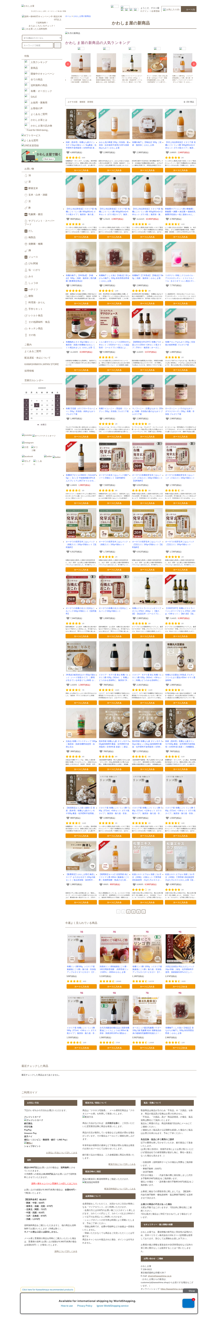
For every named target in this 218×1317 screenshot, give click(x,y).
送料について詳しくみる (65, 1251)
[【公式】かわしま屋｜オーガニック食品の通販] (28, 6)
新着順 (90, 102)
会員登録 (155, 11)
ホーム (68, 16)
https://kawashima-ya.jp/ (172, 1289)
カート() (190, 9)
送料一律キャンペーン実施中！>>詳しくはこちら (54, 1183)
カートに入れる (81, 170)
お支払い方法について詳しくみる (61, 1152)
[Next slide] (193, 64)
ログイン (144, 11)
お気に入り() (172, 9)
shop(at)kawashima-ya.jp (159, 1276)
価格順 (82, 102)
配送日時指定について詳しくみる (120, 1189)
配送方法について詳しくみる (122, 1164)
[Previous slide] (68, 64)
